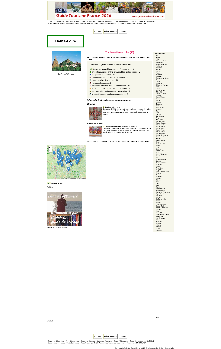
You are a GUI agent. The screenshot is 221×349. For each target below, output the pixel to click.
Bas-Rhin (159, 76)
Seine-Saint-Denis (162, 208)
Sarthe (158, 201)
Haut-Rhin (159, 119)
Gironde (158, 114)
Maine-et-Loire (161, 163)
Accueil (97, 31)
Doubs (158, 100)
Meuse (158, 173)
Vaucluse (159, 221)
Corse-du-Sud (160, 90)
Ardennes (159, 68)
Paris (158, 187)
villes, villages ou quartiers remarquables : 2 (110, 94)
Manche (158, 164)
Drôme (158, 102)
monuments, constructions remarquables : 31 (110, 77)
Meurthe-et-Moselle (162, 171)
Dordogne (159, 99)
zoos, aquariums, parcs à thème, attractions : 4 (111, 88)
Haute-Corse (160, 121)
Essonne (159, 104)
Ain (157, 56)
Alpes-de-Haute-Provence (161, 61)
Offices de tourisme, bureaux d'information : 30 (111, 86)
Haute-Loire (160, 125)
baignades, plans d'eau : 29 (103, 75)
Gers (157, 113)
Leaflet (66, 178)
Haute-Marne (160, 126)
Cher (157, 87)
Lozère (158, 161)
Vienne (158, 225)
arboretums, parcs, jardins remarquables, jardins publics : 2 (116, 72)
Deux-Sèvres (160, 97)
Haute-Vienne (160, 132)
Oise (157, 183)
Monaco (158, 175)
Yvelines (159, 230)
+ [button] (49, 147)
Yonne (158, 228)
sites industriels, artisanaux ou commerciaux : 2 (110, 91)
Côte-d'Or (159, 92)
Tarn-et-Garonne (161, 213)
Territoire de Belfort (162, 215)
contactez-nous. (144, 141)
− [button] (49, 150)
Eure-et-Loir (160, 107)
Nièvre (158, 180)
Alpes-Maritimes (161, 64)
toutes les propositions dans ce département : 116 (113, 69)
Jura (157, 147)
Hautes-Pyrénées (162, 135)
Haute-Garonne (161, 123)
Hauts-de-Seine (161, 137)
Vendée (158, 223)
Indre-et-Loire (160, 144)
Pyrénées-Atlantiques (163, 192)
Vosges (158, 227)
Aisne (158, 57)
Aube (158, 71)
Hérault (158, 138)
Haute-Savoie (160, 130)
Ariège (158, 69)
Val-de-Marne (160, 218)
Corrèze (158, 88)
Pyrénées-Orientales (163, 194)
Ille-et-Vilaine (160, 140)
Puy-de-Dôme (160, 190)
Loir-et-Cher (160, 151)
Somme (158, 209)
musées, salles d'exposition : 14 (105, 80)
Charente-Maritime (162, 85)
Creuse (158, 95)
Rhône (158, 197)
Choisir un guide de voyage (57, 227)
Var (157, 220)
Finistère (159, 109)
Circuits (123, 31)
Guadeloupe (160, 116)
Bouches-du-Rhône (162, 78)
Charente (159, 83)
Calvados (159, 80)
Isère (158, 145)
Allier (158, 59)
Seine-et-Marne (161, 204)
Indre (158, 142)
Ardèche (159, 66)
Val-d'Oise (159, 216)
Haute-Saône (160, 128)
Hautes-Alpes (160, 133)
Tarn (157, 211)
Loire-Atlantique (161, 154)
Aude (158, 73)
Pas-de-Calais (161, 189)
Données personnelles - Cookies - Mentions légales (160, 348)
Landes (158, 149)
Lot (157, 157)
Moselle (158, 178)
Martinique (159, 168)
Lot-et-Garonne (161, 159)
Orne (157, 185)
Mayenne (159, 170)
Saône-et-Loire (161, 199)
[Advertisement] (126, 42)
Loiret (158, 156)
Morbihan (159, 176)
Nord (157, 182)
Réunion (159, 195)
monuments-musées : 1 (101, 83)
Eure (157, 106)
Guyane (158, 118)
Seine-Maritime (161, 206)
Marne (158, 166)
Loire (157, 152)
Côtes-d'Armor (161, 94)
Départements (110, 31)
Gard (157, 111)
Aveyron (159, 75)
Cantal (158, 81)
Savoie (158, 202)
